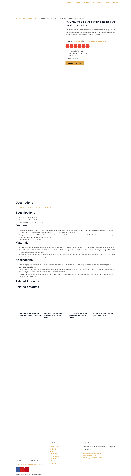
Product (77, 2)
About (69, 2)
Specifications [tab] (24, 207)
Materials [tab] (39, 207)
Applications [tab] (47, 207)
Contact (116, 2)
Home (18, 18)
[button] (68, 46)
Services (87, 2)
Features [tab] (33, 207)
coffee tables (90, 41)
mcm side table (100, 41)
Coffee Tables (32, 18)
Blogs (108, 2)
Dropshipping (97, 2)
